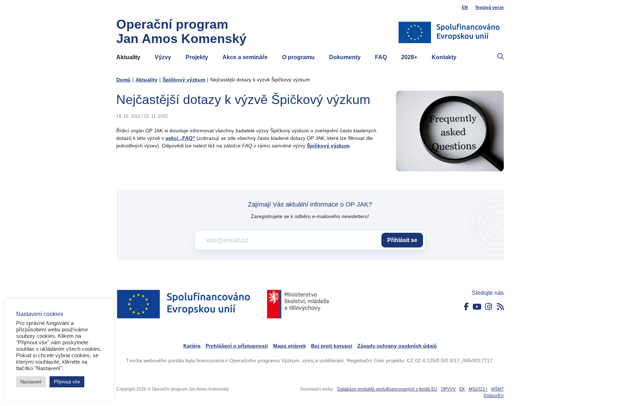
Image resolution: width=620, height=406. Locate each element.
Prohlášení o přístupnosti (237, 346)
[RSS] (500, 306)
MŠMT (497, 389)
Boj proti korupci (331, 346)
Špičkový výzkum (184, 79)
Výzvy (163, 57)
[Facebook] (466, 306)
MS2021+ (478, 389)
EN (465, 7)
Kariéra (192, 346)
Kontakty (444, 57)
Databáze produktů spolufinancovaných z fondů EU (387, 389)
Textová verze (489, 7)
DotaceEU (494, 395)
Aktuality (128, 57)
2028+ (409, 57)
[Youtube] (477, 306)
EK (462, 389)
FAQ (381, 57)
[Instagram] (488, 306)
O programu (298, 57)
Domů (123, 79)
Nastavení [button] (31, 381)
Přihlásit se (402, 240)
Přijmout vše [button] (67, 381)
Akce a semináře (245, 57)
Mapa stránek (289, 346)
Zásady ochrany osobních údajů (397, 346)
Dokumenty (345, 57)
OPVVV (448, 389)
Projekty (196, 57)
